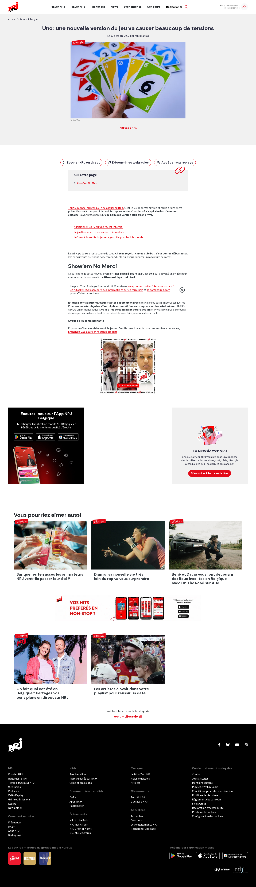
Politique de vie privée (205, 795)
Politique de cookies (204, 812)
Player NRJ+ (79, 6)
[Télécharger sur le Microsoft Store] (68, 437)
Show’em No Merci (87, 183)
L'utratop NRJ (139, 802)
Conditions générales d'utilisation (212, 791)
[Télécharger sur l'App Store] (45, 437)
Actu (22, 19)
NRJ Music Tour (78, 825)
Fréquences (15, 822)
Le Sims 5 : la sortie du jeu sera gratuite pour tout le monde (108, 237)
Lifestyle (33, 19)
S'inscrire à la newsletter (209, 473)
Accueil (12, 19)
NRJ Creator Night (80, 829)
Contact (197, 774)
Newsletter (15, 808)
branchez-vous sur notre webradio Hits (92, 332)
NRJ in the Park (78, 820)
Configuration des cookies (207, 816)
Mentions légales (202, 783)
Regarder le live (17, 779)
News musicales (140, 779)
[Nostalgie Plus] (45, 858)
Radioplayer (15, 835)
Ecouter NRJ (15, 774)
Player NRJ (58, 6)
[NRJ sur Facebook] (219, 745)
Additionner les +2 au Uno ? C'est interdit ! (98, 227)
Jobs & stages (200, 779)
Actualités (137, 816)
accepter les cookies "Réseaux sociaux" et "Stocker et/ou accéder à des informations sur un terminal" (122, 288)
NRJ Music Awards (80, 833)
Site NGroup (199, 804)
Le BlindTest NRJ (141, 774)
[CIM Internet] (222, 869)
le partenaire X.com (158, 290)
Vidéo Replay (15, 795)
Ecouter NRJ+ (77, 774)
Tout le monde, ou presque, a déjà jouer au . (96, 208)
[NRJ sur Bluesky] (228, 745)
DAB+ (11, 827)
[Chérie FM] (14, 858)
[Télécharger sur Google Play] (23, 437)
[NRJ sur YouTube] (237, 745)
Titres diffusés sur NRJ (21, 783)
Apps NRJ (14, 831)
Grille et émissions (19, 799)
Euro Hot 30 (138, 797)
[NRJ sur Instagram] (246, 745)
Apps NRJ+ (75, 802)
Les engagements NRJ (144, 825)
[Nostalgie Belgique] (30, 858)
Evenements (132, 6)
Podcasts (13, 791)
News (114, 6)
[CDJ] (240, 869)
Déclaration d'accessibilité (208, 808)
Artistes (135, 783)
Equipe (12, 804)
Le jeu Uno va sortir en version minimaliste (99, 232)
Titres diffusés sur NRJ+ (83, 779)
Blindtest (98, 6)
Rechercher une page (143, 829)
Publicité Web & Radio (205, 787)
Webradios (14, 787)
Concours (154, 6)
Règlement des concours (207, 799)
